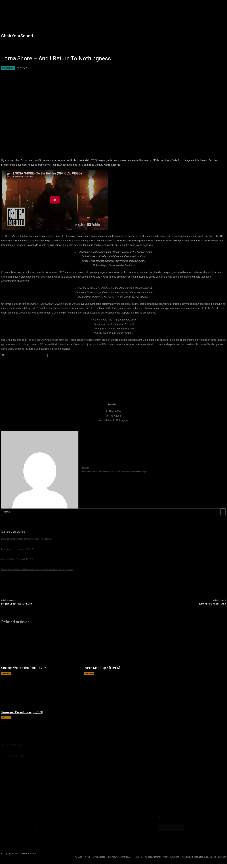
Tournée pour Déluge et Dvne (212, 603)
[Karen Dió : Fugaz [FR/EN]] (122, 646)
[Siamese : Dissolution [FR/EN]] (39, 691)
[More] (115, 143)
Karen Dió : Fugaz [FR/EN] (102, 668)
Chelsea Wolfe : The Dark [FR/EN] (24, 668)
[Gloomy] (39, 469)
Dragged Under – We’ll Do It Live (16, 603)
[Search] (223, 511)
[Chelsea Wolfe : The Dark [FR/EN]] (39, 646)
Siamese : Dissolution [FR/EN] (22, 712)
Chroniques (6, 673)
